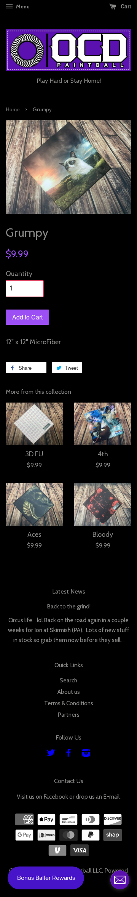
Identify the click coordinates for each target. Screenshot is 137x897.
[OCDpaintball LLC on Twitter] (51, 753)
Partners (68, 714)
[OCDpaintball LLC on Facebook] (68, 753)
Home (13, 109)
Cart (125, 6)
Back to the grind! (69, 606)
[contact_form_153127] (119, 879)
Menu (22, 6)
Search (68, 680)
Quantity (19, 274)
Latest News (68, 591)
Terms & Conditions (68, 703)
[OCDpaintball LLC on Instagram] (86, 753)
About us (68, 691)
